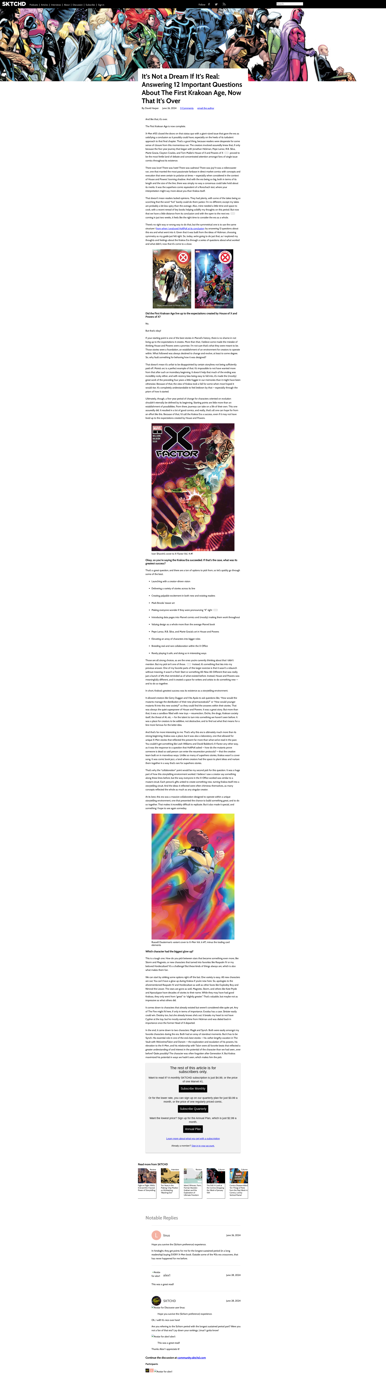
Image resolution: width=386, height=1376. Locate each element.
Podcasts (34, 4)
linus (166, 1235)
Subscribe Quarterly (193, 1108)
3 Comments (187, 108)
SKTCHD (169, 1301)
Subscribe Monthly (193, 1088)
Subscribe (90, 4)
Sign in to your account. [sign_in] (203, 1145)
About (67, 4)
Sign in (101, 4)
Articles (44, 4)
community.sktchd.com (191, 1357)
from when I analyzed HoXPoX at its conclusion (180, 228)
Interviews (56, 4)
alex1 (166, 1275)
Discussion (78, 4)
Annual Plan (193, 1129)
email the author (205, 108)
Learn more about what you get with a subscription (193, 1138)
